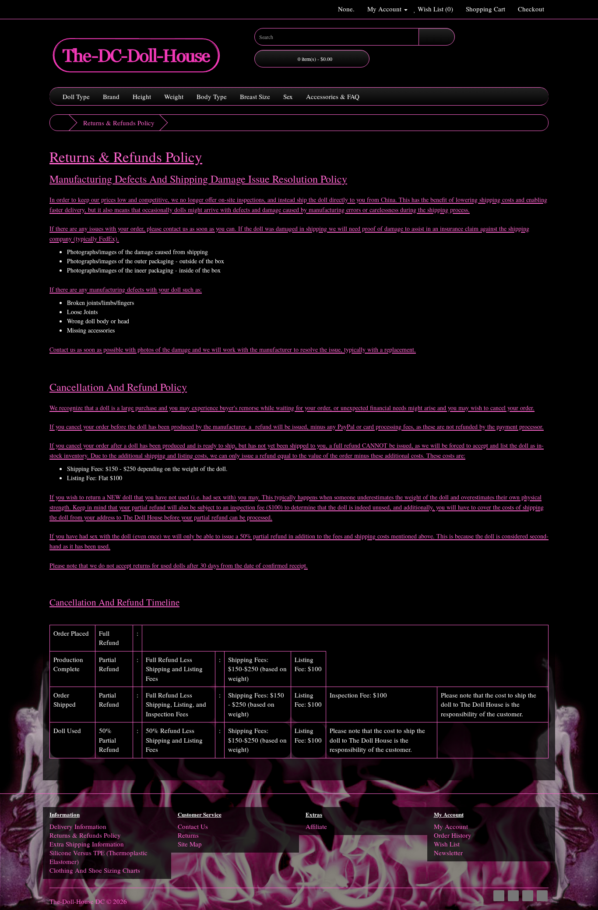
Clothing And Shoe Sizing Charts (94, 870)
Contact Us (193, 826)
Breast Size (255, 96)
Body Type (212, 96)
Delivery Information (77, 826)
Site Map (190, 843)
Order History (452, 835)
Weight (173, 96)
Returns (188, 835)
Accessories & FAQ (332, 96)
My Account (451, 826)
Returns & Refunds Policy (119, 122)
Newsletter (448, 852)
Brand (111, 96)
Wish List (447, 843)
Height (142, 96)
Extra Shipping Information (86, 843)
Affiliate (316, 826)
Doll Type (76, 96)
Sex (288, 96)
